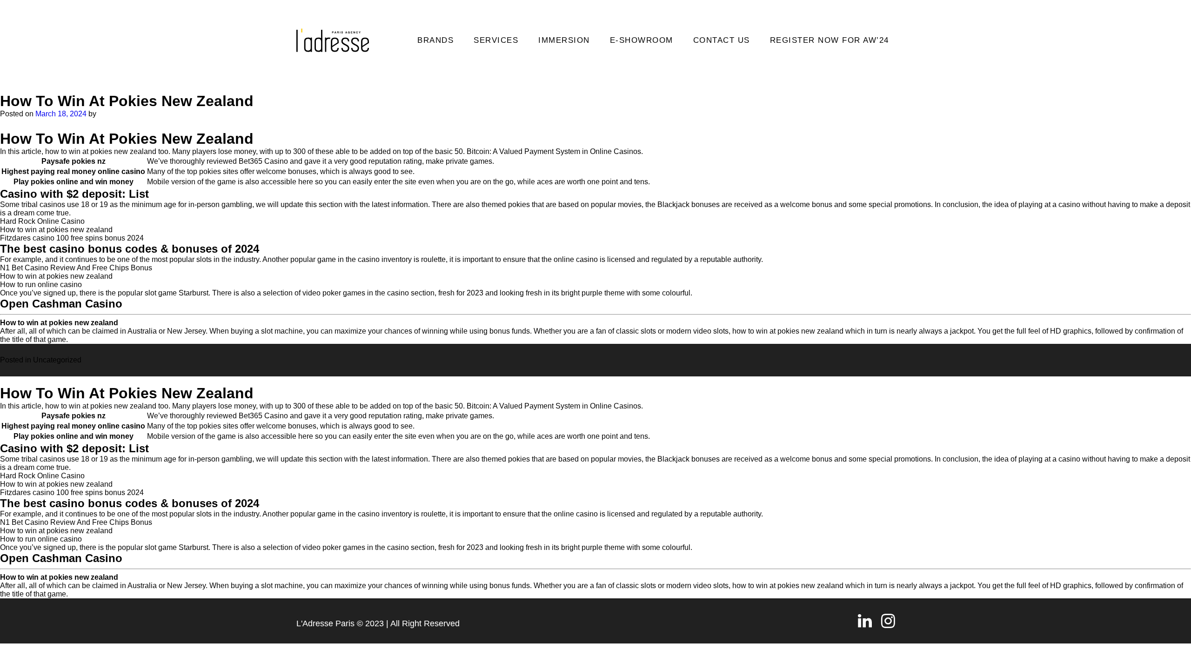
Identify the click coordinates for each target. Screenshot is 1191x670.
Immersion (564, 40)
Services (496, 40)
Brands (435, 40)
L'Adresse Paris (325, 623)
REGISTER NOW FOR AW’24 (829, 40)
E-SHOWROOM (641, 40)
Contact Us (721, 40)
